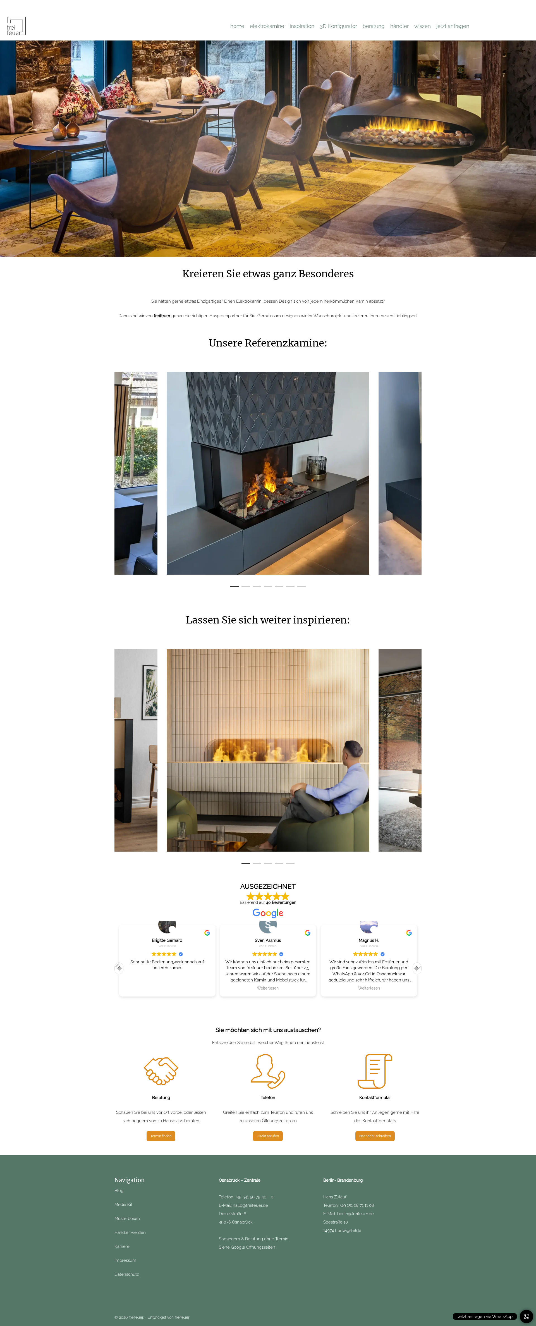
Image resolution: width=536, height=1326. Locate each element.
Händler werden (130, 1232)
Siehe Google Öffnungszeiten (247, 1247)
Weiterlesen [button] (268, 988)
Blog (118, 1190)
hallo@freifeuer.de (250, 1205)
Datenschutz (126, 1274)
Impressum (125, 1260)
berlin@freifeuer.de (355, 1213)
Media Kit (123, 1204)
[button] (417, 968)
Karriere (122, 1246)
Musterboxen (127, 1218)
